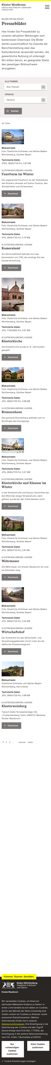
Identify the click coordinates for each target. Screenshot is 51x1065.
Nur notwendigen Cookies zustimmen (12, 1049)
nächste (22, 742)
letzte (30, 742)
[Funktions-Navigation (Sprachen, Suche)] (47, 7)
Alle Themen (11, 81)
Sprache (9, 94)
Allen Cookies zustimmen (38, 1046)
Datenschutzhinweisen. (13, 1024)
